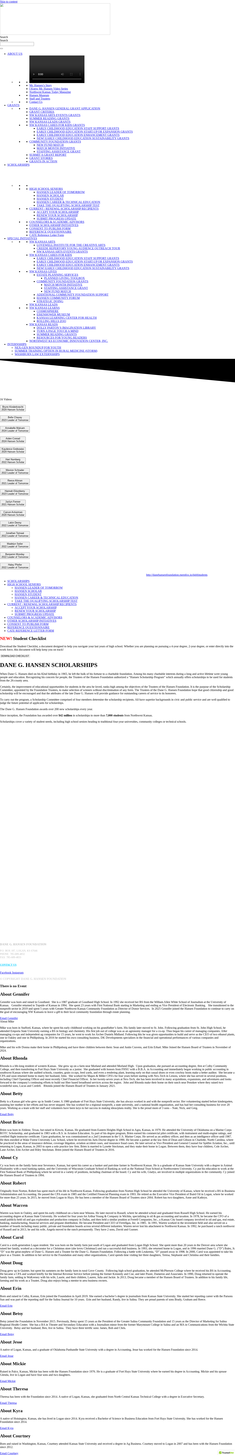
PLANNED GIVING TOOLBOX (64, 278)
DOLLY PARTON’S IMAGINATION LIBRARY (66, 327)
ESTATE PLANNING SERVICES (57, 274)
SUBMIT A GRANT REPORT (47, 154)
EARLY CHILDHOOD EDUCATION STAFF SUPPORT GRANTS (78, 128)
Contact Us (35, 101)
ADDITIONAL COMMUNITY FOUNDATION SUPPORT (73, 294)
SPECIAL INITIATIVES (22, 238)
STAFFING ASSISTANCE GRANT (59, 151)
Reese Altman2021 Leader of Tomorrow (14, 482)
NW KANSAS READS (43, 324)
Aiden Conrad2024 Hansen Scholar (12, 440)
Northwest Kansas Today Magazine (50, 92)
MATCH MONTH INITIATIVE (56, 148)
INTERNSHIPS (16, 344)
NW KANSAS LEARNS (44, 307)
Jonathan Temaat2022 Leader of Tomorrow (14, 534)
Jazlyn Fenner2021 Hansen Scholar (12, 503)
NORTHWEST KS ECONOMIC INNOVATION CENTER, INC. (68, 340)
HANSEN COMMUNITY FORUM (58, 297)
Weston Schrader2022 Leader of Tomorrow (14, 471)
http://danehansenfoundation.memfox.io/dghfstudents (176, 574)
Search (4, 37)
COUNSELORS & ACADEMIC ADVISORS (56, 221)
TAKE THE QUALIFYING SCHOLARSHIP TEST (68, 205)
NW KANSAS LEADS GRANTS (49, 121)
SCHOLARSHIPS (18, 164)
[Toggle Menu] (1, 48)
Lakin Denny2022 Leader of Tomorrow (14, 524)
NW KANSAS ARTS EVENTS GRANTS (54, 115)
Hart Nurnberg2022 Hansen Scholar (12, 461)
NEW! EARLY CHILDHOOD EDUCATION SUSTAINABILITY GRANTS (83, 138)
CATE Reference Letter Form (46, 235)
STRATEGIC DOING (50, 301)
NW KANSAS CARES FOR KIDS (50, 254)
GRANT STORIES (41, 158)
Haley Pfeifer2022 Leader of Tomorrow (14, 566)
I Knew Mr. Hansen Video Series (48, 88)
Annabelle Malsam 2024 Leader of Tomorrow (14, 429)
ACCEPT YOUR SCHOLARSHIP (58, 212)
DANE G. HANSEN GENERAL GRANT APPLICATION (64, 108)
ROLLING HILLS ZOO (51, 321)
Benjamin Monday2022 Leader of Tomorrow (14, 555)
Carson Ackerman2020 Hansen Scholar (12, 513)
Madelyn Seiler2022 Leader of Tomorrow (14, 545)
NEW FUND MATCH (50, 144)
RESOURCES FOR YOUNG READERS (62, 337)
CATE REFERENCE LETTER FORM (30, 630)
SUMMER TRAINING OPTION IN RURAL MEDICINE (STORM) (56, 350)
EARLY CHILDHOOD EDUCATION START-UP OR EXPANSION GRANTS (85, 131)
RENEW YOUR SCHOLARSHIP (57, 215)
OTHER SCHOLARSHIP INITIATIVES (53, 225)
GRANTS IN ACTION (43, 161)
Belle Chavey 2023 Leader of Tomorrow (14, 418)
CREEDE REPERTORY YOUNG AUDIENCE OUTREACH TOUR (78, 248)
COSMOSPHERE (48, 311)
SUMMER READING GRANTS (49, 118)
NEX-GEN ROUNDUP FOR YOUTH (38, 347)
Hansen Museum (39, 95)
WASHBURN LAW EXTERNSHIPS (37, 354)
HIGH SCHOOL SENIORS (46, 188)
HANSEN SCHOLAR (50, 195)
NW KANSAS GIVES (43, 271)
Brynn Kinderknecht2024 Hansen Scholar (12, 408)
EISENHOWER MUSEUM (53, 314)
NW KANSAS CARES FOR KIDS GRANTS (57, 125)
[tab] (117, 408)
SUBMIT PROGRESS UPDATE (56, 218)
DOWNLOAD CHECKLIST (15, 656)
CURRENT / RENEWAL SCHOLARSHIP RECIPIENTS (64, 208)
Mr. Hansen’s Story (40, 85)
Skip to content (8, 1)
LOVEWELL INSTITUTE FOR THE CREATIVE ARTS (71, 245)
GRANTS (13, 105)
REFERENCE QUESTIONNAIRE (50, 231)
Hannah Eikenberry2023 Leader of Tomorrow (14, 492)
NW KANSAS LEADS (43, 304)
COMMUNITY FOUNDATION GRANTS (55, 141)
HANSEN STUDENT (50, 198)
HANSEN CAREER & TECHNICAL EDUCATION (68, 202)
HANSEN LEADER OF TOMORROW (61, 192)
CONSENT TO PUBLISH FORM (49, 228)
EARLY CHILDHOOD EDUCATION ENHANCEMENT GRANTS (78, 135)
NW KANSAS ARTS (42, 241)
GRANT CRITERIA (41, 111)
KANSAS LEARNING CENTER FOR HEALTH (67, 317)
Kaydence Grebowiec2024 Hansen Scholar (12, 450)
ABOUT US (14, 53)
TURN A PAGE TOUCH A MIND (57, 331)
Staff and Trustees (39, 98)
